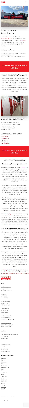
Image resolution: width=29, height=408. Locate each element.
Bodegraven (4, 381)
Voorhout (3, 360)
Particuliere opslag (5, 347)
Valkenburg (3, 362)
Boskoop (20, 273)
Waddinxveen (23, 40)
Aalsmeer (3, 385)
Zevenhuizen (23, 167)
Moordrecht (11, 273)
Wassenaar (3, 365)
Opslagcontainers (6, 143)
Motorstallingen (5, 138)
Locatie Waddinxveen (6, 323)
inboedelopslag (7, 214)
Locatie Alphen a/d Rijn (6, 315)
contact (3, 224)
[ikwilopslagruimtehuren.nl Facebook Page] (1, 400)
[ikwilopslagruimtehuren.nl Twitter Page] (4, 400)
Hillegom (3, 371)
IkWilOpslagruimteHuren (6, 38)
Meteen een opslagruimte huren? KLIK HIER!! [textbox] (14, 66)
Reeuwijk (3, 383)
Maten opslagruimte (5, 351)
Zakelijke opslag (4, 349)
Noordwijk (3, 358)
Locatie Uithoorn (4, 308)
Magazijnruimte (5, 136)
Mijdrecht (3, 389)
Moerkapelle (5, 273)
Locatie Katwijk (4, 294)
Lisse (2, 369)
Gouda (15, 273)
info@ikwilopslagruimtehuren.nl (11, 334)
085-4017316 (5, 336)
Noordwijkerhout (5, 367)
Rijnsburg (3, 363)
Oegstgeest (3, 372)
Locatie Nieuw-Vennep (6, 287)
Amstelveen (3, 387)
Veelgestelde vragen (5, 344)
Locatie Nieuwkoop (5, 301)
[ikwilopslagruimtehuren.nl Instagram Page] (7, 400)
